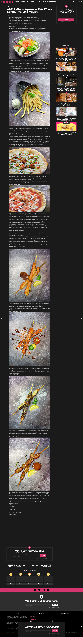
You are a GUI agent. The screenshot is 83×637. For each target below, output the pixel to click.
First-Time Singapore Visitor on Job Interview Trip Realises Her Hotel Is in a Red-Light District (66, 119)
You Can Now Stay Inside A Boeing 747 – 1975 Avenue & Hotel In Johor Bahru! (66, 59)
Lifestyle (22, 1)
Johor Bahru (62, 56)
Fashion (38, 1)
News (67, 56)
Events (17, 1)
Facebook (11, 515)
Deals (44, 1)
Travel (33, 1)
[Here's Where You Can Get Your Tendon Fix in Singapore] (1, 318)
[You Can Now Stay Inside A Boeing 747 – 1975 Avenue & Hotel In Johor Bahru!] (66, 52)
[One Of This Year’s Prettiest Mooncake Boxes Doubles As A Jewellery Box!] (66, 97)
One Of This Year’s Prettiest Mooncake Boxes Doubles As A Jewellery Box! (66, 104)
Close (81, 626)
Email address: (66, 15)
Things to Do (69, 71)
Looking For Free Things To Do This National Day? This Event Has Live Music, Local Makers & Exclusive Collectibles (66, 74)
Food (27, 1)
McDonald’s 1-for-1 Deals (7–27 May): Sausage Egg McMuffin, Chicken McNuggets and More (66, 133)
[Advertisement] (66, 34)
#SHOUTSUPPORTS (51, 1)
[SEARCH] (81, 2)
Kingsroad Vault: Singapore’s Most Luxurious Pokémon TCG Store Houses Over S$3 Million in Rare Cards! (66, 90)
